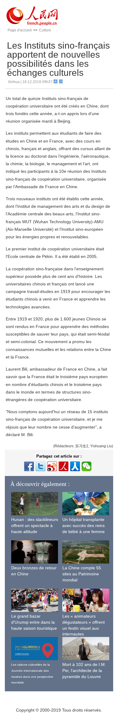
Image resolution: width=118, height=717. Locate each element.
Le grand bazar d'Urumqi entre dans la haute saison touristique (34, 622)
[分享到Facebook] (29, 466)
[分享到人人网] (75, 466)
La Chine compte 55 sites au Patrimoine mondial (81, 573)
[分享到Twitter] (40, 466)
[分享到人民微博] (63, 466)
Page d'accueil (20, 30)
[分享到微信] (86, 466)
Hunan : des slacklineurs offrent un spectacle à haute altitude (34, 525)
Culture (45, 30)
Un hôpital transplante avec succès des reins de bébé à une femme (83, 525)
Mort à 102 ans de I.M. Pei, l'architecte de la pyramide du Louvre (84, 670)
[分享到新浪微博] (52, 466)
